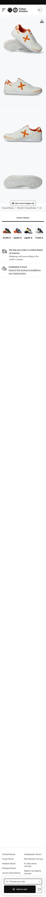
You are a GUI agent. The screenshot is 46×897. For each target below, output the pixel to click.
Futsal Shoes (8, 208)
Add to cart (21, 889)
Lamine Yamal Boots (11, 873)
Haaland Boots (9, 863)
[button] (23, 270)
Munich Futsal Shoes (26, 208)
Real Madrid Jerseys (33, 859)
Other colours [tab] (22, 217)
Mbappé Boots (9, 868)
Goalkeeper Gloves (32, 854)
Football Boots (8, 854)
